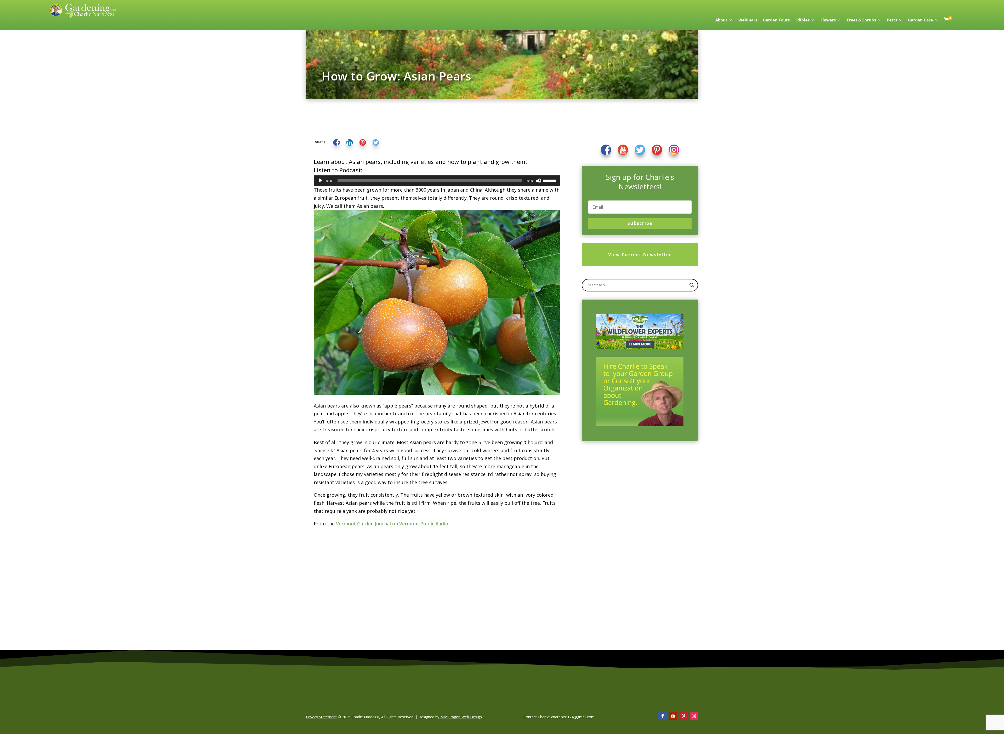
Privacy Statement (321, 716)
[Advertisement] (640, 493)
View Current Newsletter (639, 254)
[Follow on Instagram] (694, 716)
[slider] (550, 180)
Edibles (802, 20)
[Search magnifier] (691, 285)
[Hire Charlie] (639, 391)
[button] (320, 142)
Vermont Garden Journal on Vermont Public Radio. (392, 523)
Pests (892, 20)
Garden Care (920, 20)
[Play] (320, 180)
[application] (437, 180)
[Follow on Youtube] (673, 716)
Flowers (828, 20)
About (721, 20)
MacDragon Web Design (461, 716)
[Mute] (538, 180)
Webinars (747, 20)
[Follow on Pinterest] (683, 716)
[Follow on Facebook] (662, 716)
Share (320, 142)
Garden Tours (776, 20)
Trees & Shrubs (861, 20)
